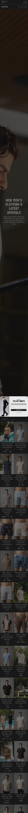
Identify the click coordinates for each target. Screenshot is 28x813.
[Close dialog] (27, 397)
